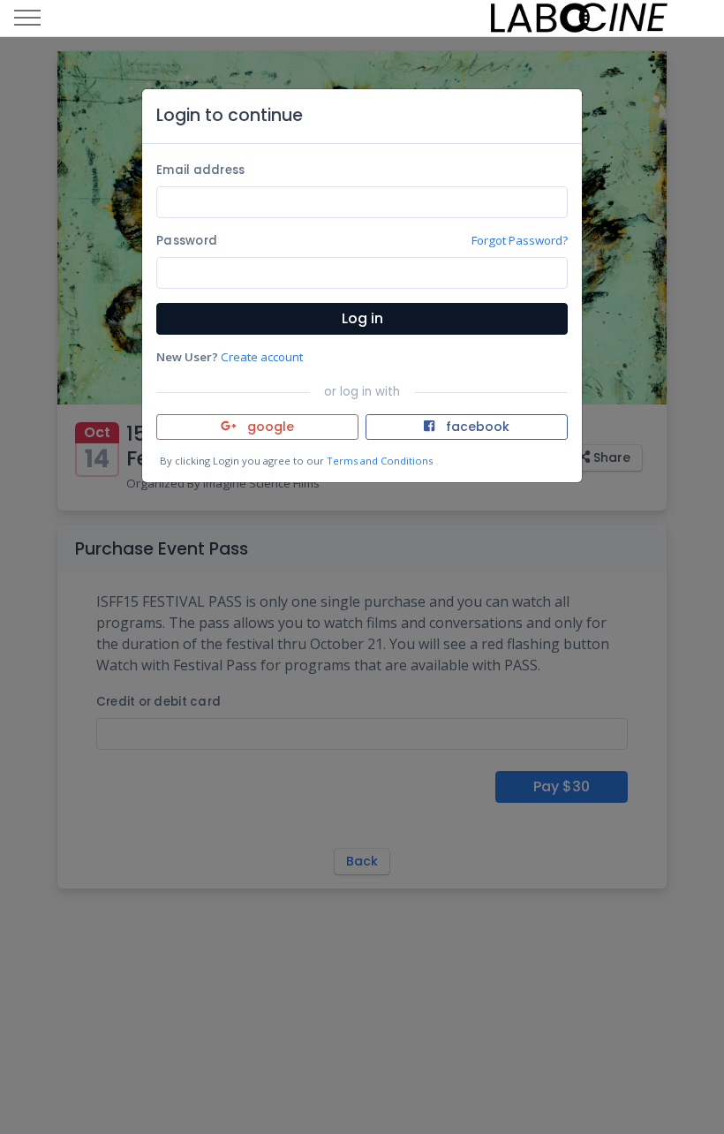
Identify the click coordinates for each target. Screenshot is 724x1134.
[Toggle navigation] (27, 18)
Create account (262, 357)
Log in (362, 318)
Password (186, 240)
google (269, 426)
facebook (475, 426)
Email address (200, 170)
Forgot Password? (519, 240)
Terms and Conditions (380, 460)
